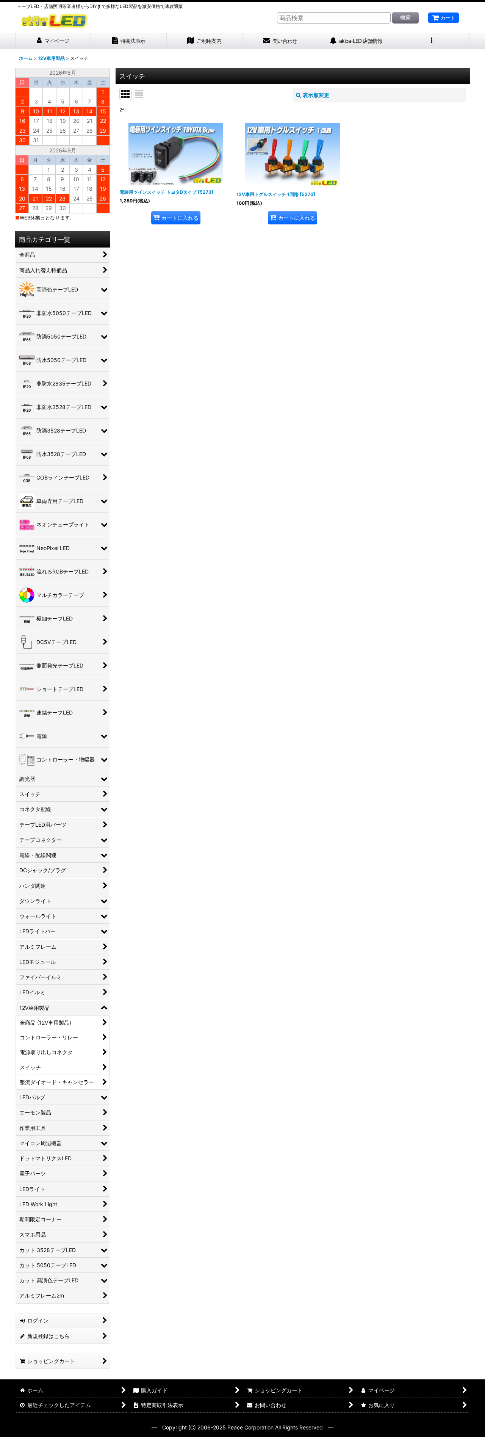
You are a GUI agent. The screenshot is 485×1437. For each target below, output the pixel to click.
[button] (432, 41)
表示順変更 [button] (316, 95)
